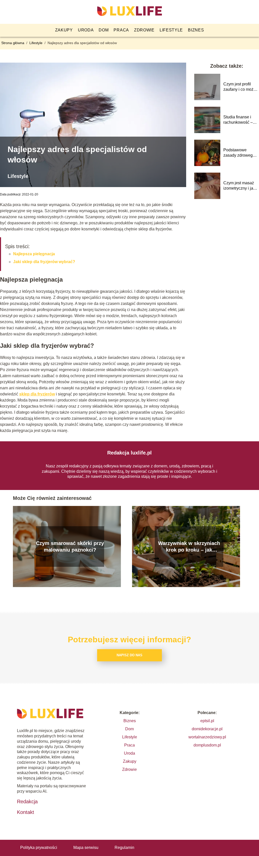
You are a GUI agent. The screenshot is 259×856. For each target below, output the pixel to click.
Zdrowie (144, 30)
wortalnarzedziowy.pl (207, 737)
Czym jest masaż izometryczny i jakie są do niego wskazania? (240, 186)
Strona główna (13, 43)
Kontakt (25, 812)
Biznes (196, 30)
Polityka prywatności (38, 847)
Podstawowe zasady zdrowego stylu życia (239, 153)
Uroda (86, 30)
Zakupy (64, 30)
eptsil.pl (207, 721)
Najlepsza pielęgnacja (34, 254)
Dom (104, 30)
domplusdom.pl (207, 745)
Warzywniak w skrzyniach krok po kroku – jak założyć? (189, 546)
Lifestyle (171, 30)
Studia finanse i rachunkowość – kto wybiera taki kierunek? (238, 120)
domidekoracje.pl (207, 729)
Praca (121, 30)
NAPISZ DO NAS (129, 655)
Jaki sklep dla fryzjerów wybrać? (44, 262)
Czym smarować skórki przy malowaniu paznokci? (70, 546)
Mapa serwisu (85, 847)
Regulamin (124, 847)
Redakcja (27, 801)
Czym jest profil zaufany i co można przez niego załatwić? (240, 87)
